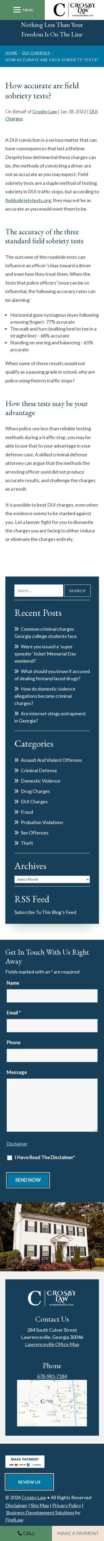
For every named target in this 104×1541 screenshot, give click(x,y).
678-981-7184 (52, 1376)
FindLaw (14, 1520)
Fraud (27, 812)
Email (14, 1013)
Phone (14, 1042)
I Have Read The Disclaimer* (45, 1157)
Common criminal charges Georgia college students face (45, 632)
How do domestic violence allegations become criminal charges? (44, 696)
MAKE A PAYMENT (78, 1533)
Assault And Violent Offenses (51, 760)
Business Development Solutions (40, 1512)
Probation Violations (42, 822)
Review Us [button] (29, 1481)
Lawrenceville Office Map (52, 1344)
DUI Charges (34, 801)
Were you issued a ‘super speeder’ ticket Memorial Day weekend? (45, 654)
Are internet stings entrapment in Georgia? (50, 717)
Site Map (40, 1505)
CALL (29, 1533)
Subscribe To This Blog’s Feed (45, 912)
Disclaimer (17, 1144)
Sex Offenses (35, 833)
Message (17, 1072)
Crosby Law (45, 111)
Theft (27, 843)
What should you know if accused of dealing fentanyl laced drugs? (52, 674)
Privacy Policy (66, 1505)
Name (13, 983)
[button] (22, 10)
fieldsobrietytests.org (28, 200)
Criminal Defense (39, 770)
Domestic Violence (40, 781)
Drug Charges (35, 791)
